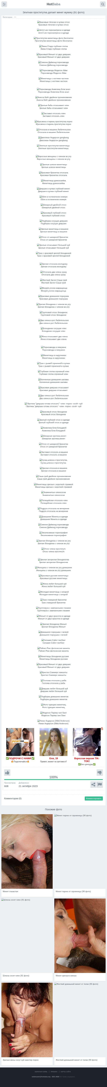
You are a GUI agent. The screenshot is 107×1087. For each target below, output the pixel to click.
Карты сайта (66, 1071)
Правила (54, 1071)
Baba (53, 4)
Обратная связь (41, 1071)
